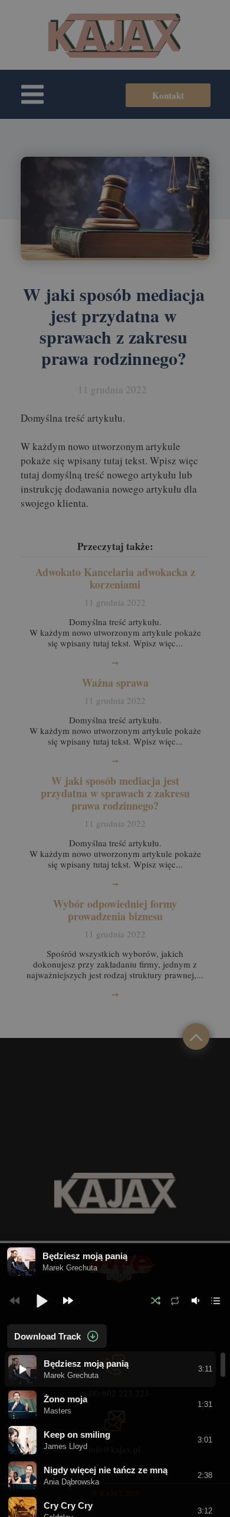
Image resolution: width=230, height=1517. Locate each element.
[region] (115, 1434)
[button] (41, 1300)
